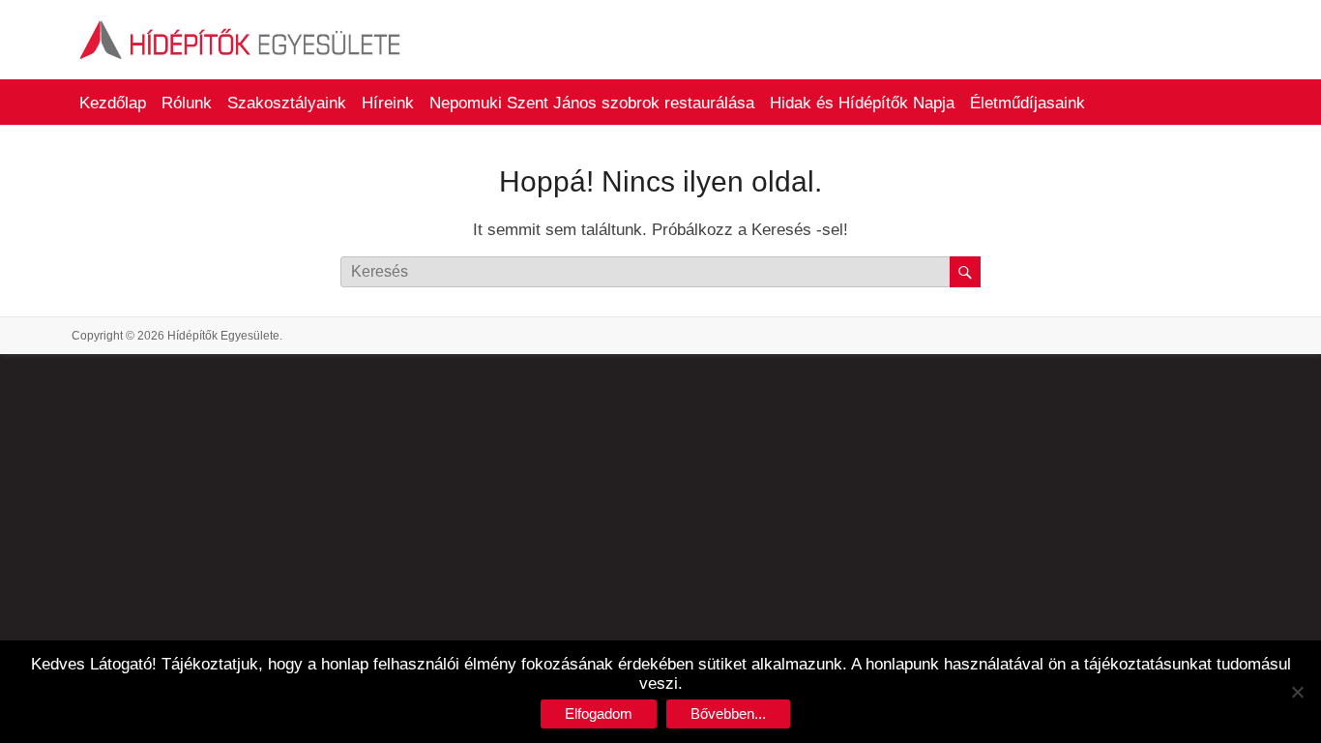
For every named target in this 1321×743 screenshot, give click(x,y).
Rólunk (186, 103)
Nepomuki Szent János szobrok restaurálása (591, 103)
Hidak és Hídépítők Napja (862, 103)
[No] (1296, 691)
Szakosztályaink (286, 103)
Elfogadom (598, 713)
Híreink (388, 103)
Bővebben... (728, 713)
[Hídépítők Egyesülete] (241, 24)
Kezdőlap (112, 103)
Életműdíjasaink (1027, 103)
